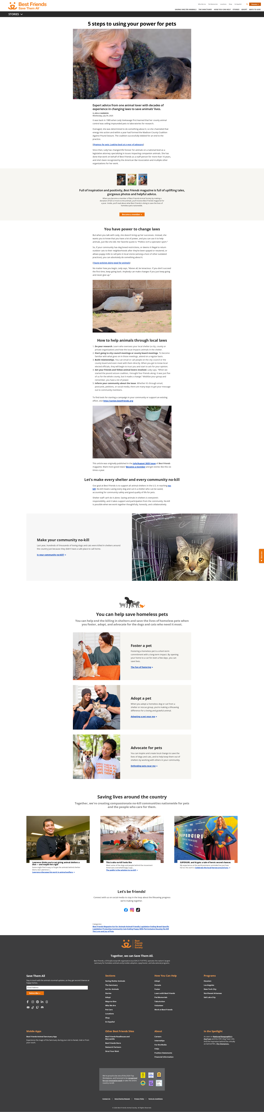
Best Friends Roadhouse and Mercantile (117, 1037)
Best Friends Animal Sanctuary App (41, 1036)
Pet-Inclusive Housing (153, 929)
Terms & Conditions (155, 1099)
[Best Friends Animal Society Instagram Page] (33, 1002)
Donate (254, 4)
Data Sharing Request (122, 1099)
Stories (236, 9)
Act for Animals (119, 926)
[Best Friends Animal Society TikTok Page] (33, 1008)
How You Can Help (222, 9)
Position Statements (163, 1053)
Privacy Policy (139, 1099)
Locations (223, 4)
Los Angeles (209, 985)
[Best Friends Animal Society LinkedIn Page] (42, 1002)
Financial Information (163, 1057)
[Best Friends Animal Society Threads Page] (47, 1002)
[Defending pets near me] (132, 757)
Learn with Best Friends (164, 993)
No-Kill (166, 929)
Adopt (244, 9)
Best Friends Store (113, 1043)
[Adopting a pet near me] (132, 707)
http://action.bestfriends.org (118, 400)
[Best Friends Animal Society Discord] (42, 1008)
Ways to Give (110, 1001)
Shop (230, 4)
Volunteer (158, 1005)
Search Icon (249, 4)
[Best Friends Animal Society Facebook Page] (28, 1002)
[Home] (27, 6)
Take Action (159, 1001)
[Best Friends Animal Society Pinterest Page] (38, 1002)
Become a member (131, 214)
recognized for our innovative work (120, 1079)
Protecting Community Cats (115, 929)
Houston (207, 981)
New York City (210, 989)
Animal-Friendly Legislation (138, 926)
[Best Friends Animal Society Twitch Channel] (38, 1008)
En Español (238, 4)
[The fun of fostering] (132, 656)
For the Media (160, 1045)
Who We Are (202, 4)
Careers (157, 1036)
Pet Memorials (213, 4)
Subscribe (34, 993)
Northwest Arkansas (213, 993)
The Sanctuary (205, 9)
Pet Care (109, 1009)
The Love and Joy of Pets (103, 931)
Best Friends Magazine (102, 926)
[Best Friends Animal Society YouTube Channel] (28, 1008)
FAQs (156, 1049)
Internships (159, 1040)
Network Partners (113, 1047)
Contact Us (106, 1099)
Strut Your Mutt (112, 1051)
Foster (157, 989)
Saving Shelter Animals (185, 9)
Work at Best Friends (163, 1009)
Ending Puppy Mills (135, 929)
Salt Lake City (209, 997)
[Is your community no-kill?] (132, 547)
